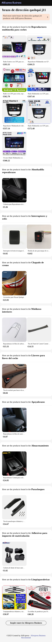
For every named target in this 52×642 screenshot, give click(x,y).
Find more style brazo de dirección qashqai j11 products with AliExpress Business (22, 17)
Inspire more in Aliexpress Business (26, 623)
